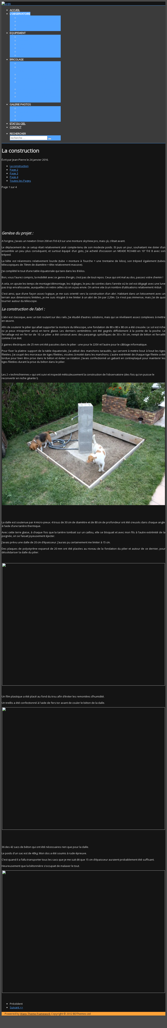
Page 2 (14, 170)
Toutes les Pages (20, 181)
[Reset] (49, 138)
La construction (19, 166)
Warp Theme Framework (35, 1014)
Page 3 (14, 173)
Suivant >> (16, 1007)
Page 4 (14, 177)
